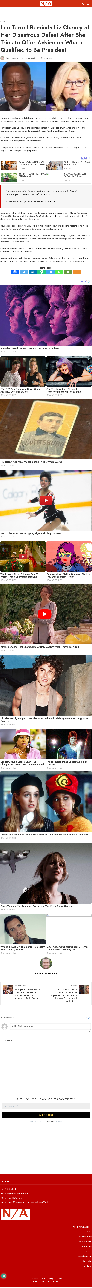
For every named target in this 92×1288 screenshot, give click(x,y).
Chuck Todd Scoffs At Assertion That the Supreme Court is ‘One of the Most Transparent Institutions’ (64, 994)
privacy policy (50, 1121)
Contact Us (86, 1246)
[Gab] (41, 272)
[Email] (68, 272)
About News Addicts (82, 1227)
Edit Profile (87, 1261)
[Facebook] (15, 272)
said (38, 248)
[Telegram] (50, 272)
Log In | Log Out (84, 1256)
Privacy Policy (85, 1236)
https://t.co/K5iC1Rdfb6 (38, 194)
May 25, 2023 (48, 201)
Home (89, 1231)
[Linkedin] (33, 272)
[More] (77, 272)
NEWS (2, 21)
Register (88, 1266)
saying (55, 216)
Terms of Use (85, 1241)
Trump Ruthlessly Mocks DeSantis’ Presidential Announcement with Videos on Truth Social (27, 992)
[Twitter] (24, 272)
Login (88, 1017)
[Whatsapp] (59, 272)
